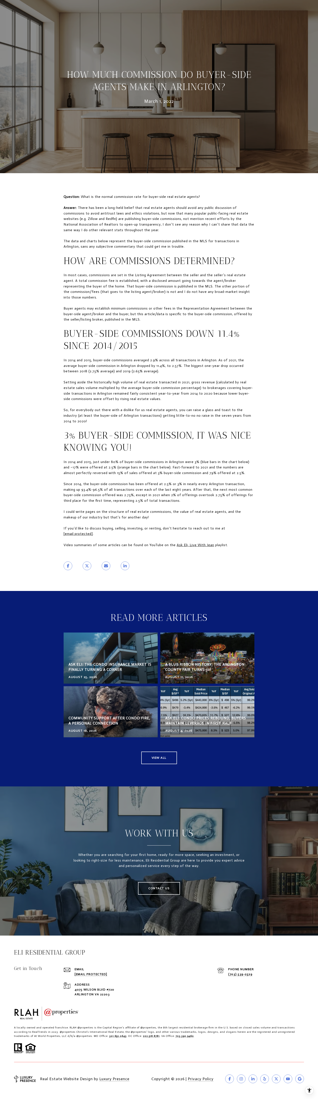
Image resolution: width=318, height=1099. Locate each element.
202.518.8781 (151, 1036)
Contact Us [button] (159, 888)
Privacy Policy (201, 1078)
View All (159, 758)
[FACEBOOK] (229, 1079)
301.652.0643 (118, 1036)
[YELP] (264, 1079)
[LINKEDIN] (253, 1079)
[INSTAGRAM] (241, 1079)
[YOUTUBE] (288, 1079)
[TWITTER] (276, 1079)
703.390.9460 (185, 1036)
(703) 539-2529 (240, 974)
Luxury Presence (114, 1078)
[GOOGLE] (299, 1079)
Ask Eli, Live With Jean (195, 545)
